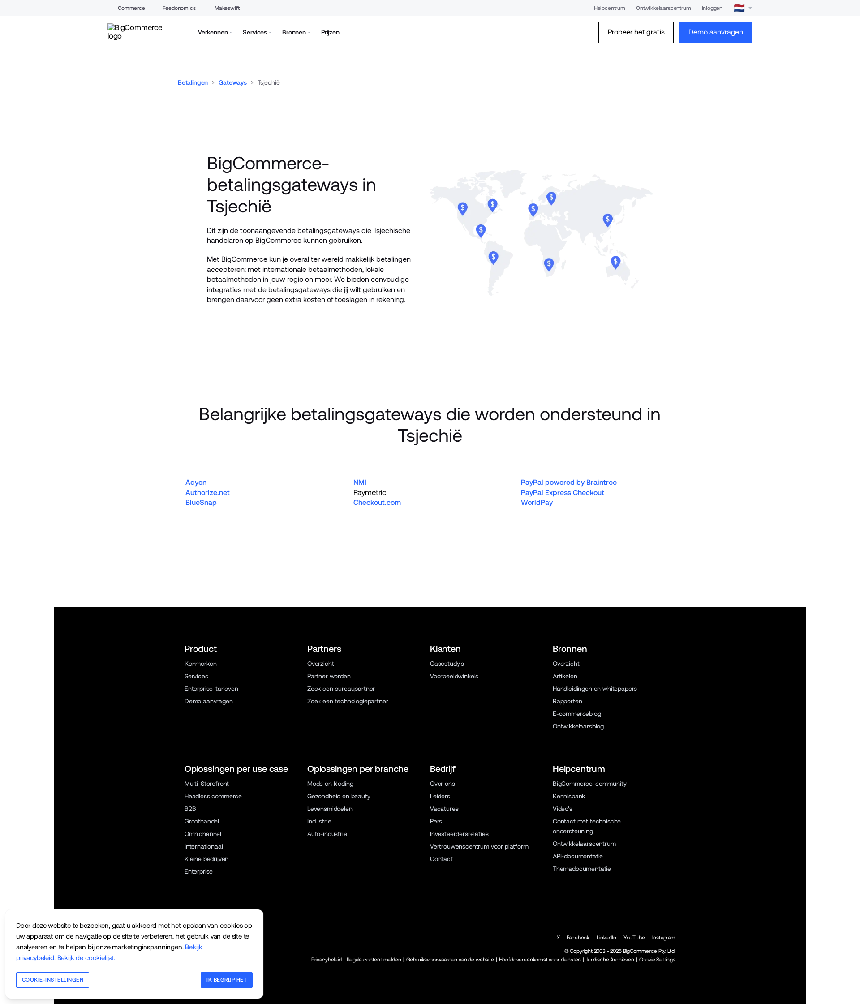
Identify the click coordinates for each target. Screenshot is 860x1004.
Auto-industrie (327, 833)
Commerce (131, 8)
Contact (441, 858)
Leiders (440, 796)
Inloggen (712, 8)
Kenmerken (200, 663)
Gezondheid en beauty (338, 796)
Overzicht (320, 663)
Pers (436, 821)
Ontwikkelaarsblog (578, 726)
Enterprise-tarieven (211, 688)
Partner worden (329, 676)
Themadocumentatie (582, 868)
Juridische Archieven (610, 960)
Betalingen (193, 82)
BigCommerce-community (589, 783)
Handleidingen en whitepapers (595, 688)
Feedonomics (179, 8)
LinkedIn (606, 938)
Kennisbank (569, 796)
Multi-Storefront (207, 783)
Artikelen (565, 676)
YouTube (634, 938)
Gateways (233, 82)
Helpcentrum (609, 8)
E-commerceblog (577, 713)
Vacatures (444, 808)
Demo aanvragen (209, 701)
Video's (562, 808)
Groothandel (202, 821)
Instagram (663, 938)
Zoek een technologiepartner (347, 701)
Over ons (442, 783)
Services (196, 676)
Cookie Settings (657, 960)
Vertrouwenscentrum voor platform (479, 846)
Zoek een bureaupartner (341, 688)
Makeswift (227, 8)
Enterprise (199, 871)
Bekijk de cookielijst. (86, 957)
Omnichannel (203, 833)
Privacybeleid (326, 960)
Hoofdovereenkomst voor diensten (540, 960)
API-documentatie (578, 856)
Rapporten (567, 701)
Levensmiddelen (330, 808)
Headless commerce (213, 796)
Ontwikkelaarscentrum (663, 8)
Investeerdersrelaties (459, 833)
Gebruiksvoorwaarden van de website (450, 960)
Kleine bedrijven (206, 858)
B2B (190, 808)
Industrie (319, 821)
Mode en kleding (330, 783)
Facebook (578, 938)
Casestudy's (447, 663)
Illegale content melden (374, 960)
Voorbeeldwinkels (454, 676)
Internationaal (204, 846)
